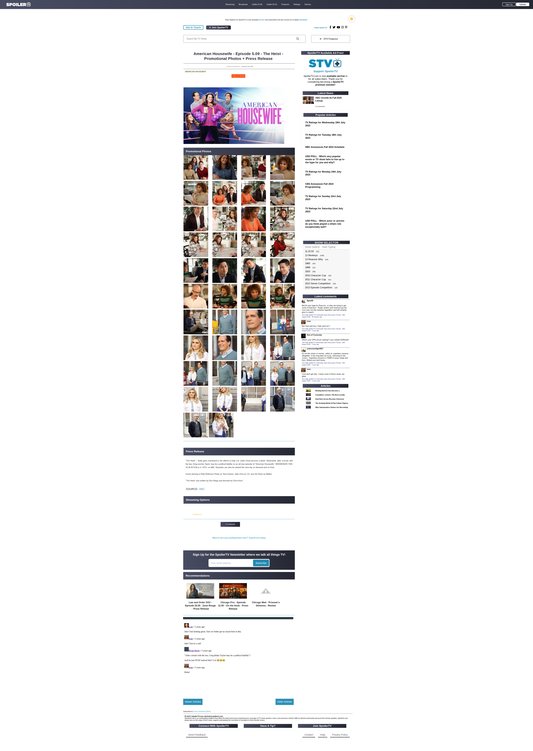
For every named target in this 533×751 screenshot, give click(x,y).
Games (308, 4)
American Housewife (195, 72)
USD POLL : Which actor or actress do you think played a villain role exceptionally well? (324, 224)
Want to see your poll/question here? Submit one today (239, 538)
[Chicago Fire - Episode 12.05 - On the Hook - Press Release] (233, 599)
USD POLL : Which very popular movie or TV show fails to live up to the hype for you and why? (324, 159)
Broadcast (243, 4)
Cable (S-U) (272, 4)
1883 (307, 263)
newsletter (303, 20)
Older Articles (284, 701)
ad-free (262, 20)
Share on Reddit (238, 76)
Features (285, 4)
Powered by (187, 514)
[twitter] (334, 27)
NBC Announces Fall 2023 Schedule (324, 147)
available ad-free (336, 76)
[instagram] (342, 27)
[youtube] (338, 27)
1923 (307, 271)
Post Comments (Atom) (202, 711)
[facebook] (330, 27)
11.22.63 (309, 251)
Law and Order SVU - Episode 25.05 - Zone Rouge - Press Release (200, 605)
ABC (202, 489)
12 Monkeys (311, 255)
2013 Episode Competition (318, 287)
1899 (307, 267)
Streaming (229, 4)
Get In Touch (193, 27)
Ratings (297, 4)
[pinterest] (346, 27)
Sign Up (509, 4)
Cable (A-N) (257, 4)
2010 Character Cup (315, 275)
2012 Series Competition (317, 283)
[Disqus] (238, 656)
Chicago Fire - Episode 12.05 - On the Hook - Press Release (233, 605)
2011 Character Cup (315, 279)
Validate (522, 4)
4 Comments (230, 524)
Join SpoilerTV (219, 27)
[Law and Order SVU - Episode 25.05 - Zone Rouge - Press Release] (200, 599)
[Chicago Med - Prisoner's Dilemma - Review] (266, 599)
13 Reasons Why (314, 259)
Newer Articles (193, 701)
